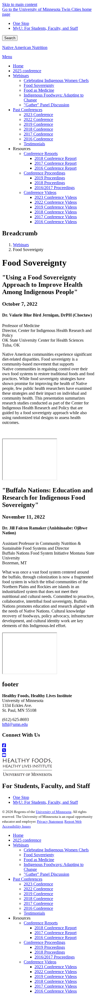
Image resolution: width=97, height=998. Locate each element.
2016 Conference (38, 908)
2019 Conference (38, 893)
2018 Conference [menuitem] (38, 129)
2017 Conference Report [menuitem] (55, 163)
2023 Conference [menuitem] (38, 114)
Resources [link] (21, 148)
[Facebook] (48, 745)
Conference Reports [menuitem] (41, 153)
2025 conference (27, 840)
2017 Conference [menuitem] (38, 134)
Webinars (21, 244)
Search (9, 38)
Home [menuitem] (18, 66)
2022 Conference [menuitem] (38, 119)
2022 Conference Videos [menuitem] (55, 202)
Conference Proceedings (44, 942)
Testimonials (34, 913)
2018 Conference (38, 898)
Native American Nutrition (24, 47)
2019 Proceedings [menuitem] (49, 178)
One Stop (21, 23)
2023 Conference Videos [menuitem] (55, 197)
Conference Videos (40, 962)
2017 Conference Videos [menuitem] (55, 217)
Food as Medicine (39, 859)
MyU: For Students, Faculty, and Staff (45, 28)
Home (18, 835)
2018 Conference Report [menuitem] (55, 158)
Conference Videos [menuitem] (40, 192)
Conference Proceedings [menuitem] (44, 173)
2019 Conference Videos (55, 976)
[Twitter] (48, 750)
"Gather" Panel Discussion (46, 874)
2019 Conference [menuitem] (38, 124)
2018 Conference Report (55, 927)
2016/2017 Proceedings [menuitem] (54, 187)
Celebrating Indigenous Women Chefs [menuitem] (56, 80)
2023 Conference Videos (55, 966)
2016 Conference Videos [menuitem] (55, 221)
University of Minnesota (53, 812)
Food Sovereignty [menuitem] (39, 85)
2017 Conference (38, 903)
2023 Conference (38, 884)
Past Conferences (27, 879)
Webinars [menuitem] (21, 75)
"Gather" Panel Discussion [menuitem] (46, 105)
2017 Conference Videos (55, 986)
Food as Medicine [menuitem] (39, 90)
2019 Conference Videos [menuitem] (55, 207)
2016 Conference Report (55, 937)
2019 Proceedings (49, 947)
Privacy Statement (50, 821)
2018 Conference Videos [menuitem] (55, 212)
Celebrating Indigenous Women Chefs (56, 850)
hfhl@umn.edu (15, 724)
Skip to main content (19, 4)
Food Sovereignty (39, 854)
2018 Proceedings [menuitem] (49, 182)
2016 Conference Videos (55, 991)
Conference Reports (41, 923)
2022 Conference (38, 889)
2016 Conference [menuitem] (38, 139)
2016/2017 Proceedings (54, 957)
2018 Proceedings (49, 952)
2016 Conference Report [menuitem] (55, 168)
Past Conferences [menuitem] (27, 109)
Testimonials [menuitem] (34, 143)
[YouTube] (48, 755)
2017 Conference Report (55, 932)
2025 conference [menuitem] (27, 70)
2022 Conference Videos (55, 971)
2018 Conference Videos (55, 981)
